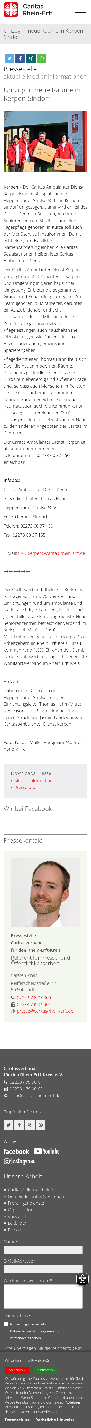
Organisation (20, 1210)
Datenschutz (17, 1419)
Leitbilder (17, 1223)
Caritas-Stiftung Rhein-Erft (33, 1189)
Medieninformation (33, 780)
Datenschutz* (17, 1315)
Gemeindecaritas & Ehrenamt (37, 1196)
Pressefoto (24, 787)
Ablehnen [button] (16, 1370)
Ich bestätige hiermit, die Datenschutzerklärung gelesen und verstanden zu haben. (35, 1331)
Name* (11, 1241)
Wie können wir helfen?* (28, 1280)
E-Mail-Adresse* (19, 1261)
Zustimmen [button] (45, 1370)
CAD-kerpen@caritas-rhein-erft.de (51, 553)
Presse (14, 1230)
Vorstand (17, 1216)
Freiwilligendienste (26, 1203)
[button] (9, 58)
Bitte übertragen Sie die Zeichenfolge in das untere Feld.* (43, 1350)
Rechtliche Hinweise (54, 1419)
